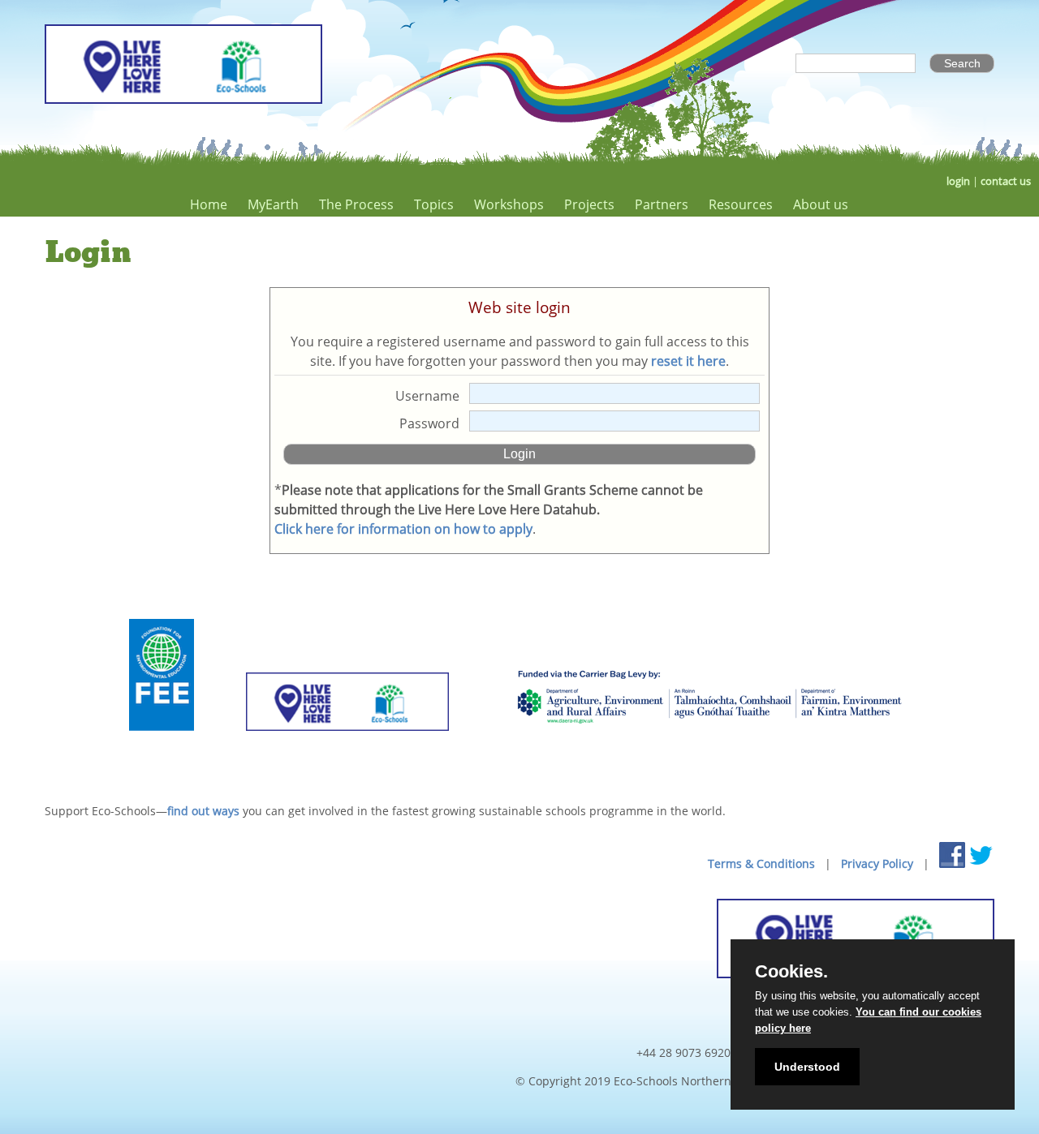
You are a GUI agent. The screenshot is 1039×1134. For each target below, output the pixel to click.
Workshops (509, 204)
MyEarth (273, 204)
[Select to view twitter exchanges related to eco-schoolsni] (981, 855)
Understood (807, 1066)
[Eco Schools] (347, 750)
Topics (434, 204)
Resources (741, 204)
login (958, 181)
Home (208, 204)
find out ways (203, 810)
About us (820, 204)
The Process (356, 204)
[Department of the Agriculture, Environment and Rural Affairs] (708, 750)
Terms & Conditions (761, 863)
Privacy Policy (877, 863)
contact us (1006, 181)
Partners (661, 204)
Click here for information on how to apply (403, 529)
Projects (589, 204)
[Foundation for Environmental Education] (161, 750)
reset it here (688, 361)
